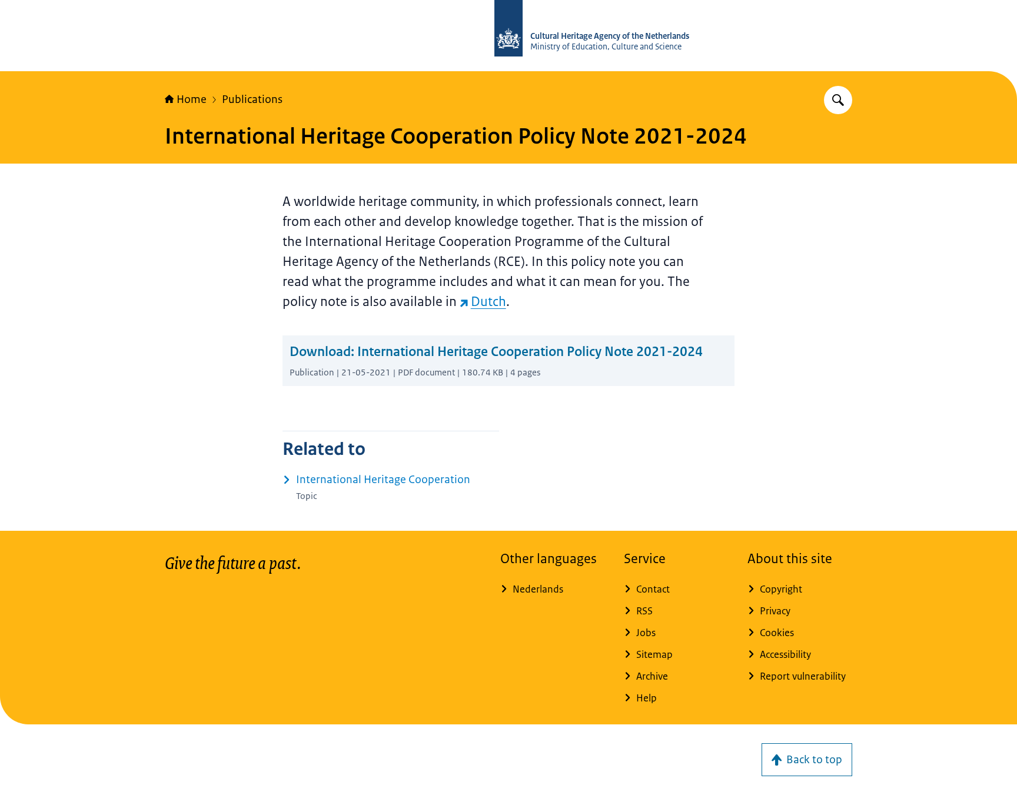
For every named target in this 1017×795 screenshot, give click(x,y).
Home (192, 99)
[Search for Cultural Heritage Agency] (838, 100)
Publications (252, 99)
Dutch (488, 301)
